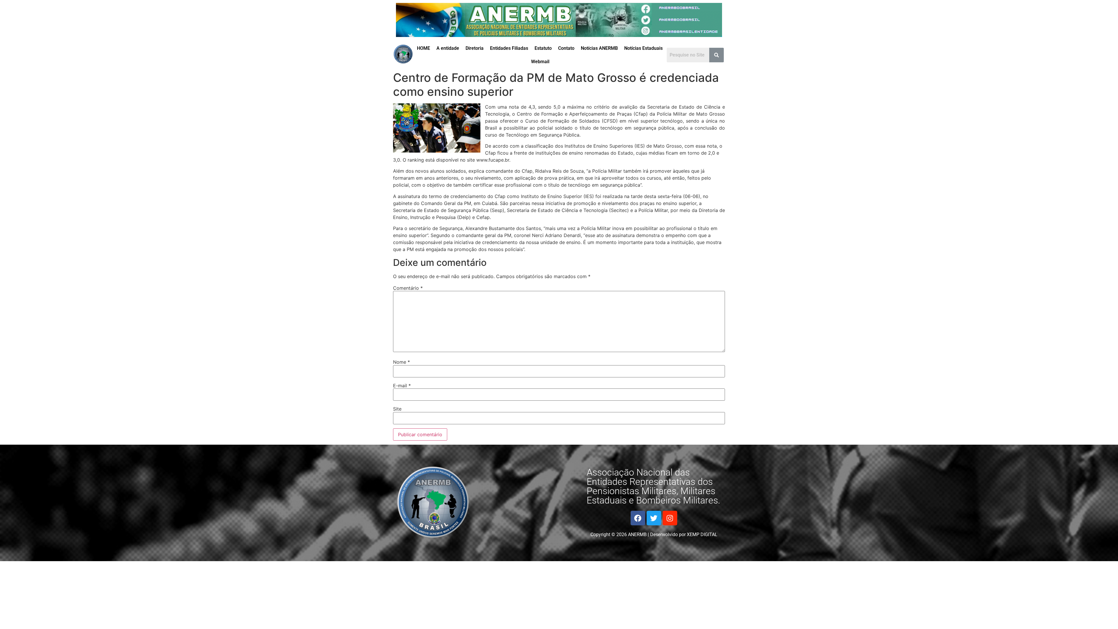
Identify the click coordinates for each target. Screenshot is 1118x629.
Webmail (540, 61)
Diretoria (475, 48)
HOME (423, 48)
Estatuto (543, 48)
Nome (401, 362)
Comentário (408, 288)
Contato (566, 48)
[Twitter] (654, 518)
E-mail (402, 385)
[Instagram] (670, 518)
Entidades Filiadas (509, 48)
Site (397, 409)
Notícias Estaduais (643, 48)
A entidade (447, 48)
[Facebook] (638, 518)
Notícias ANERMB (599, 48)
